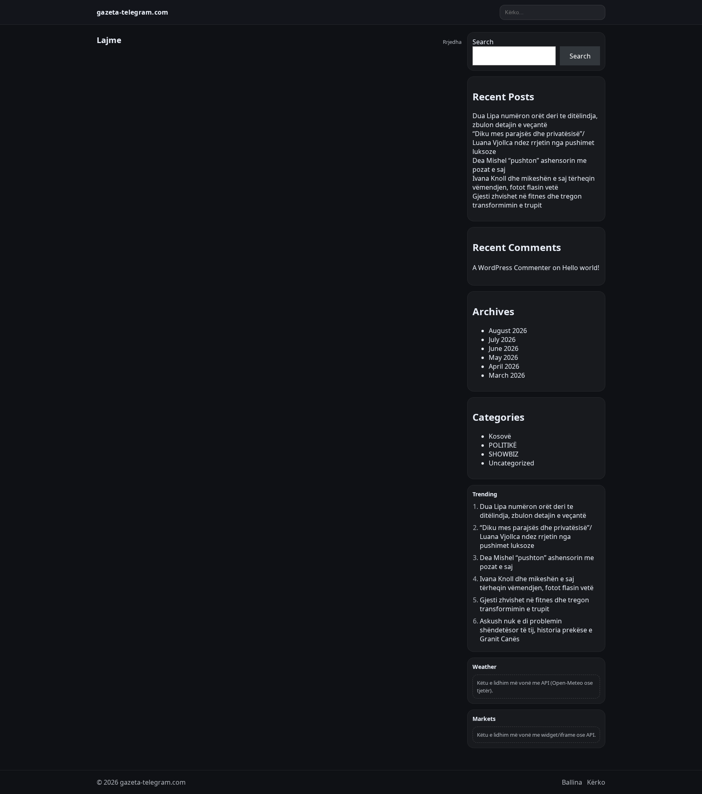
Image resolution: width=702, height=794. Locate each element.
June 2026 (503, 348)
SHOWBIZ (503, 454)
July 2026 (502, 339)
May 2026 (503, 357)
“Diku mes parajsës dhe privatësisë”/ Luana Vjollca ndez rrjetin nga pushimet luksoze (533, 142)
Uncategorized (511, 463)
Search (483, 41)
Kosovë (500, 436)
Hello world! (580, 267)
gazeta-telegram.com (133, 12)
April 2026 (504, 366)
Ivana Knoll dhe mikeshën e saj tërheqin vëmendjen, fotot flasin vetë (533, 183)
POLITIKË (503, 445)
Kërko (596, 782)
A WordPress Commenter (511, 267)
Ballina (572, 782)
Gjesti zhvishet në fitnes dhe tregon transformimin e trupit (527, 201)
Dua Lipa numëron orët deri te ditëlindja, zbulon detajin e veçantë (535, 120)
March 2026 (507, 375)
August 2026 (508, 330)
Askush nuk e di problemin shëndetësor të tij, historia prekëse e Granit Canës (536, 630)
